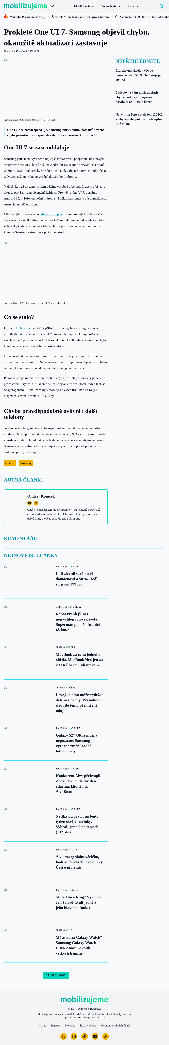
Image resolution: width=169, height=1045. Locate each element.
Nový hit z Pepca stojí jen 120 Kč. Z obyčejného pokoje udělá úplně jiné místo (139, 119)
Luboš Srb (61, 687)
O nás (42, 1025)
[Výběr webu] (52, 6)
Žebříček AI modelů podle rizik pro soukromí (80, 17)
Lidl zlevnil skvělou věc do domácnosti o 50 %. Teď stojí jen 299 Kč (139, 75)
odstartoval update (52, 214)
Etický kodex (88, 1025)
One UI (10, 463)
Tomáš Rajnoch (63, 566)
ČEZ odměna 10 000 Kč (130, 17)
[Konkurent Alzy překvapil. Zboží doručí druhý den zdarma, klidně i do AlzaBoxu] (28, 780)
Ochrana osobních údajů (115, 1025)
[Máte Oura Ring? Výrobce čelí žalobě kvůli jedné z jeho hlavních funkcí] (28, 901)
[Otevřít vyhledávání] (161, 6)
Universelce (24, 328)
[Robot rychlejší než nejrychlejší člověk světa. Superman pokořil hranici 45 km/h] (28, 618)
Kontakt (70, 1025)
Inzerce (55, 1025)
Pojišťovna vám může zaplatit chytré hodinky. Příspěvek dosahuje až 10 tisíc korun (137, 97)
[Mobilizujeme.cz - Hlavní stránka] (25, 6)
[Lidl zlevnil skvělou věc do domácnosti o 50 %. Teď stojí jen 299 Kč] (28, 578)
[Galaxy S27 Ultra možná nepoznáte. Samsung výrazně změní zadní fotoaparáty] (28, 740)
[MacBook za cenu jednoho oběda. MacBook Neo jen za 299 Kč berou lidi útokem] (28, 659)
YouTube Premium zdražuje (28, 17)
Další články (56, 975)
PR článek (60, 647)
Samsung (26, 463)
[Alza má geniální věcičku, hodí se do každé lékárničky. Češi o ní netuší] (28, 861)
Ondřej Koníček (12, 51)
